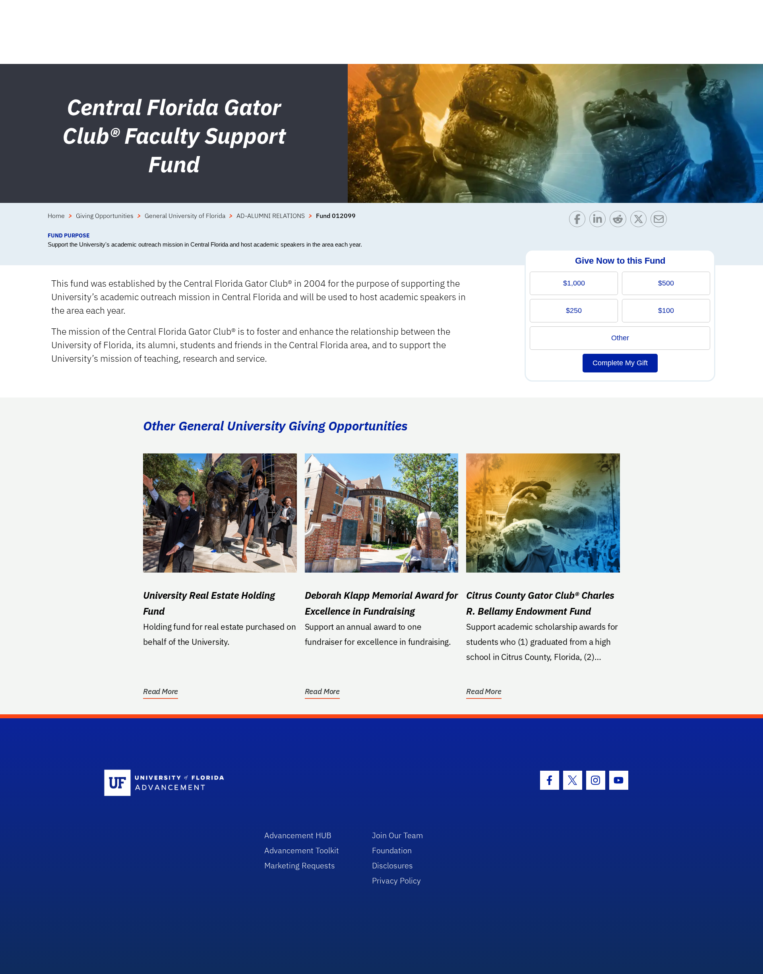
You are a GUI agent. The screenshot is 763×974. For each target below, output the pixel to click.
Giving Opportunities (105, 216)
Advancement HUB (297, 835)
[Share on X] (640, 221)
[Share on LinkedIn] (599, 221)
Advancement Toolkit (301, 850)
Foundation (392, 850)
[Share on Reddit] (620, 221)
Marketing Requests (299, 865)
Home (56, 216)
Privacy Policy (396, 880)
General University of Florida (185, 216)
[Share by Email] (661, 221)
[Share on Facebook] (579, 221)
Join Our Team (397, 835)
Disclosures (392, 865)
